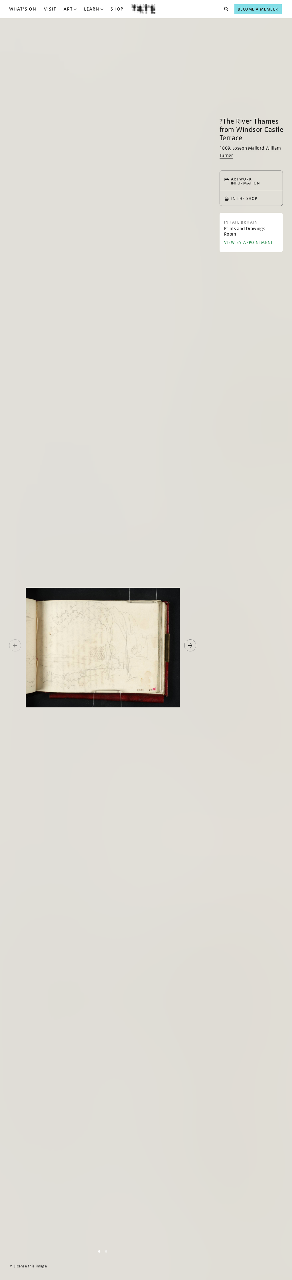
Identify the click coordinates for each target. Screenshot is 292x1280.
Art (68, 9)
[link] (28, 1266)
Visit (50, 9)
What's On (22, 9)
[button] (224, 9)
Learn (92, 9)
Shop (117, 9)
